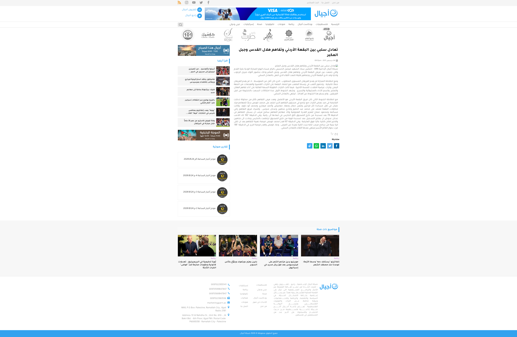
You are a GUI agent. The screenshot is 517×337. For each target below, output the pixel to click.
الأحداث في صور (260, 302)
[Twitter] (201, 3)
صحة (259, 24)
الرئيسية (335, 24)
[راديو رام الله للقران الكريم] (288, 35)
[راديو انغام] (309, 35)
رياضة (291, 24)
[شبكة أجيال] (326, 14)
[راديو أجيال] (329, 35)
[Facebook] (208, 3)
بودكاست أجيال (305, 24)
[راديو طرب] (248, 35)
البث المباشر (313, 3)
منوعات (281, 24)
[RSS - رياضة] (179, 3)
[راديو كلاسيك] (208, 35)
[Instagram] (186, 3)
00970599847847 (218, 289)
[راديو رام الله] (268, 35)
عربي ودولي (234, 24)
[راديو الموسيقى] (228, 35)
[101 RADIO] (187, 35)
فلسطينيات (322, 24)
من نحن (335, 3)
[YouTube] (193, 3)
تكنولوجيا (270, 24)
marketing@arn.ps (216, 303)
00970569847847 (218, 294)
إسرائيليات (248, 24)
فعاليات (244, 298)
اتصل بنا (325, 3)
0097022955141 (219, 284)
